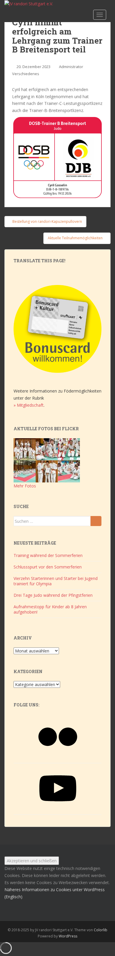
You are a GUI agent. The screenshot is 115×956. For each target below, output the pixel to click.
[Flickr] (58, 757)
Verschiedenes (25, 73)
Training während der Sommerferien (48, 555)
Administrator (71, 66)
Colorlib (100, 929)
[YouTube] (58, 809)
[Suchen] (96, 521)
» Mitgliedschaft (29, 405)
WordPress (68, 936)
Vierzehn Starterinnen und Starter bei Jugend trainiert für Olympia (56, 581)
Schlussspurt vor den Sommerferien (48, 567)
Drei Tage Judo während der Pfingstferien (53, 595)
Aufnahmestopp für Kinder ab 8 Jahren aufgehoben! (50, 609)
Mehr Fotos (25, 486)
